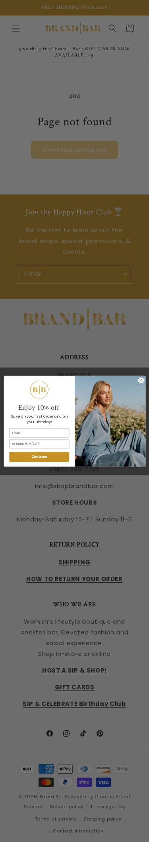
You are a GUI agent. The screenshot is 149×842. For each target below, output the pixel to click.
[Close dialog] (140, 380)
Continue (39, 456)
